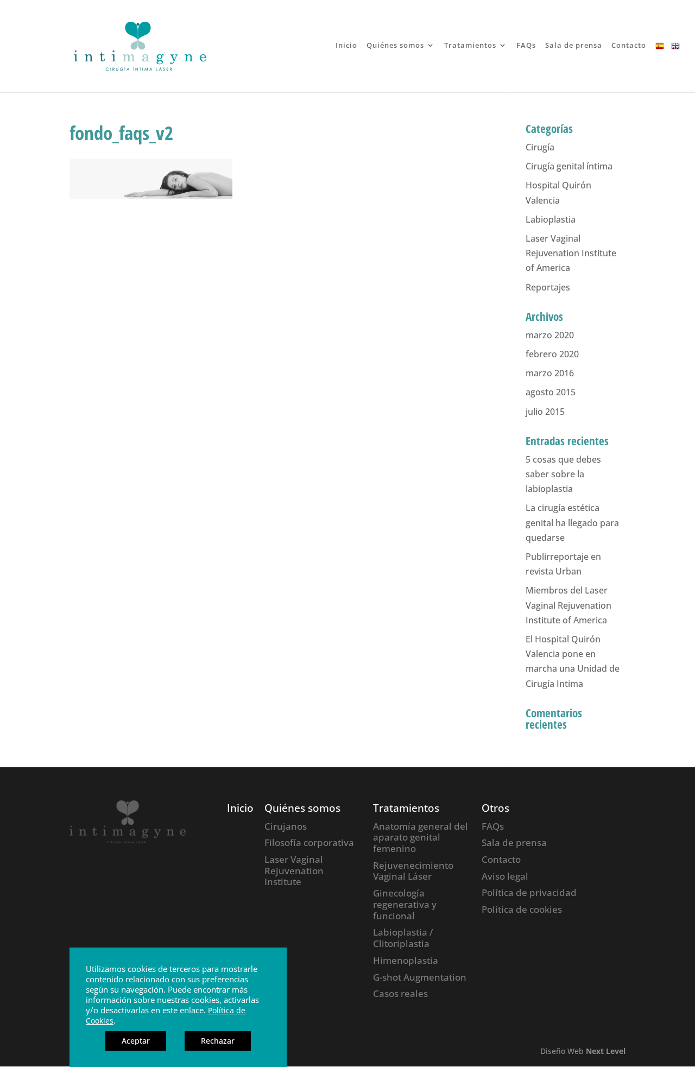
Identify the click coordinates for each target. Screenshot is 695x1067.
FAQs (526, 46)
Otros (495, 807)
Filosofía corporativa (309, 842)
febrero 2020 (552, 354)
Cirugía (540, 147)
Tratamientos (470, 46)
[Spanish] (659, 67)
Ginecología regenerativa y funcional (405, 904)
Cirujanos (285, 826)
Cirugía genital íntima (569, 166)
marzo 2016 (550, 373)
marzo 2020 (550, 335)
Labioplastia (551, 219)
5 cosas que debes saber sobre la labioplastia (563, 474)
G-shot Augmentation (419, 977)
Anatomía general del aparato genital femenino (420, 837)
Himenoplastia (405, 960)
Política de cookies (522, 909)
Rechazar (218, 1041)
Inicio (346, 46)
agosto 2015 (551, 392)
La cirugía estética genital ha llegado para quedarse (572, 522)
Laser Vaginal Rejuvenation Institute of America (571, 253)
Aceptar (136, 1041)
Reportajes (548, 287)
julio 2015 (545, 412)
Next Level (606, 1051)
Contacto (628, 46)
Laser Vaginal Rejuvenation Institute (294, 870)
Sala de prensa (573, 46)
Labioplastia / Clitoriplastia (403, 938)
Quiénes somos (395, 46)
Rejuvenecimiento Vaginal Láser (413, 871)
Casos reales (400, 993)
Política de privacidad (529, 892)
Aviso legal (505, 876)
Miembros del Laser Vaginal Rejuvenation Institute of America (568, 605)
